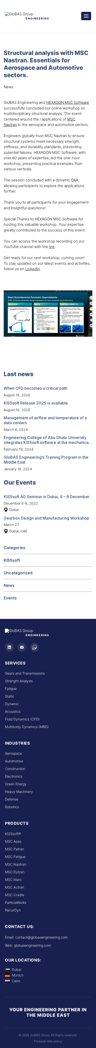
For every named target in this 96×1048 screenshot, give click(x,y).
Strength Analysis (19, 681)
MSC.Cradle (14, 895)
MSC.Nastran (15, 864)
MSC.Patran (14, 849)
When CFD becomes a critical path (35, 388)
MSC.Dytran (14, 872)
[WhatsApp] (34, 647)
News (9, 585)
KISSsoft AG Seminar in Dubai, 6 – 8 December (47, 496)
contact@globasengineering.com (41, 937)
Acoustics (12, 711)
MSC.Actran (14, 887)
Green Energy (16, 784)
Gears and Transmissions (25, 673)
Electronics (13, 776)
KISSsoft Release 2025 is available (36, 403)
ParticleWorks (15, 902)
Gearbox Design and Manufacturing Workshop (46, 518)
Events (10, 597)
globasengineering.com (32, 945)
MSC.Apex (13, 841)
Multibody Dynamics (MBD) (27, 727)
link (52, 246)
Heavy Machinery (19, 791)
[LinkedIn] (9, 647)
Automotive (14, 761)
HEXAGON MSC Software (67, 102)
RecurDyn (13, 910)
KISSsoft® (13, 834)
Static (9, 696)
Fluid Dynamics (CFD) (22, 719)
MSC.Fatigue (15, 857)
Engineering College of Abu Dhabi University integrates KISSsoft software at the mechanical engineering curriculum (47, 442)
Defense (11, 799)
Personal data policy (48, 1041)
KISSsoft (12, 560)
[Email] (21, 647)
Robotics (12, 807)
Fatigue (11, 688)
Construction (15, 769)
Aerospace (13, 753)
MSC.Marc (13, 879)
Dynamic (12, 704)
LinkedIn (32, 268)
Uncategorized (18, 572)
